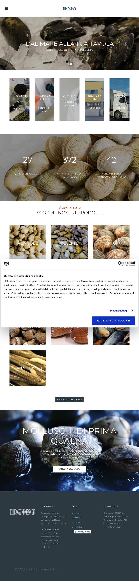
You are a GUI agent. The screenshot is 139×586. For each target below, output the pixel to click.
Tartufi (111, 243)
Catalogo (78, 518)
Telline (69, 243)
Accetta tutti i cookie (113, 320)
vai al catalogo (69, 469)
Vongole (28, 243)
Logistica (78, 527)
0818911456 (119, 513)
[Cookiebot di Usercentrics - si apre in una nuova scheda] (120, 263)
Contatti (77, 522)
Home (76, 513)
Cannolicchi (28, 368)
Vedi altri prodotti (69, 399)
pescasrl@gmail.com (112, 527)
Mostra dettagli (119, 310)
